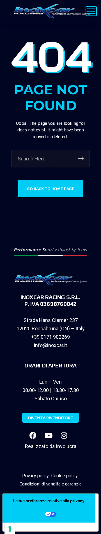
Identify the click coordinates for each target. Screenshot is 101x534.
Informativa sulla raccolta (34, 527)
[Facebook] (33, 435)
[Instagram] (64, 435)
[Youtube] (49, 435)
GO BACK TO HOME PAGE (50, 188)
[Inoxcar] (50, 11)
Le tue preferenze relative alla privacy (48, 500)
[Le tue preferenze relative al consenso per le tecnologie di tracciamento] (9, 528)
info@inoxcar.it (50, 345)
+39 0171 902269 (50, 337)
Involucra (66, 446)
